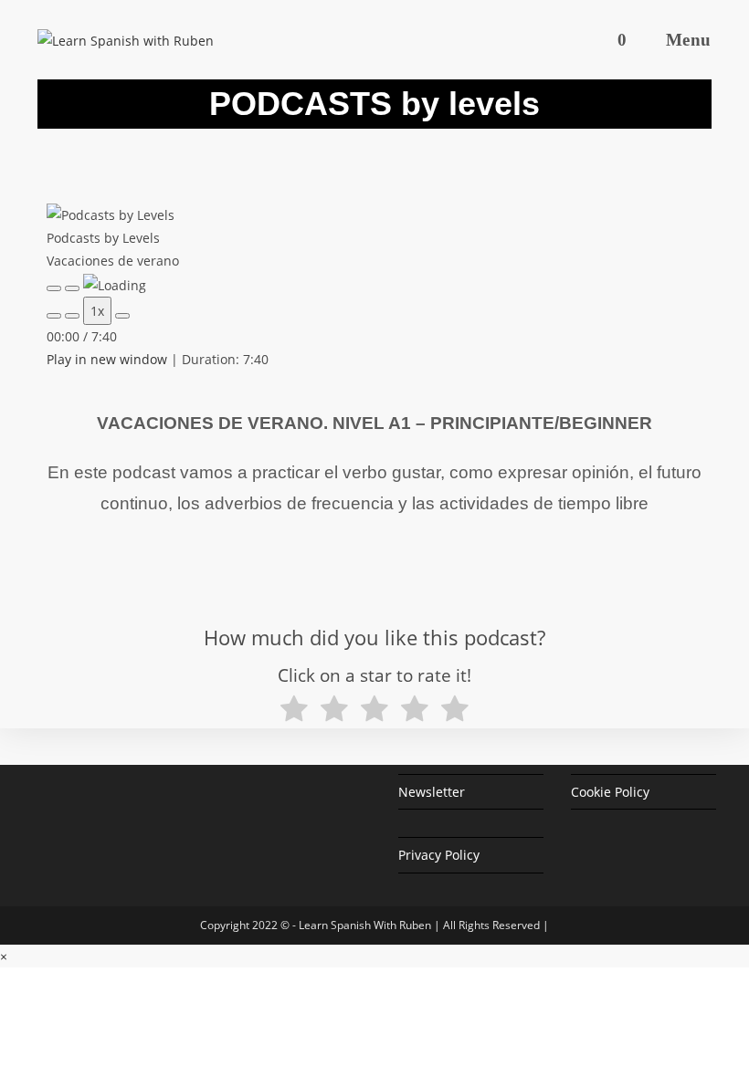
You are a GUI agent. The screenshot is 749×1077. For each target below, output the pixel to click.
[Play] (54, 288)
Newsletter (431, 791)
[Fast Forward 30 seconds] (122, 316)
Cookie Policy (610, 791)
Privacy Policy (439, 854)
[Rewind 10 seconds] (72, 316)
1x (97, 310)
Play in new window (107, 359)
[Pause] (72, 288)
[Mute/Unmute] (54, 316)
